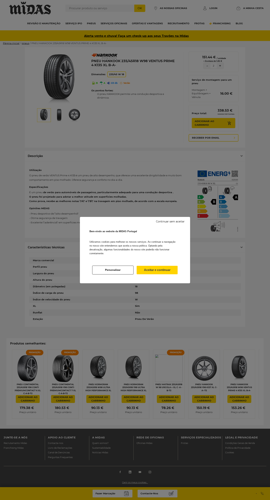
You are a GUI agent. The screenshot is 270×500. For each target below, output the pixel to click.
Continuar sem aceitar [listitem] (170, 221)
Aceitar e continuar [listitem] (157, 270)
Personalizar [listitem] (112, 269)
